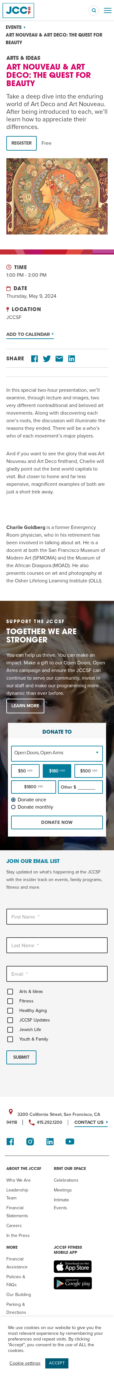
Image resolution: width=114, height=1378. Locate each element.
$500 (89, 771)
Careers (14, 1225)
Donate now (57, 822)
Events (14, 27)
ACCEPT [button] (57, 1363)
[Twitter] (46, 359)
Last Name (25, 945)
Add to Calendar (28, 334)
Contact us (89, 1122)
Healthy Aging (33, 1010)
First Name (25, 917)
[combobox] (57, 752)
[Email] (59, 359)
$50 (25, 771)
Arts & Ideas (31, 991)
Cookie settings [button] (25, 1363)
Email (19, 974)
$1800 (33, 787)
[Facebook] (34, 359)
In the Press (18, 1235)
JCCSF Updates (34, 1020)
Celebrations (66, 1180)
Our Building (18, 1294)
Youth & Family (33, 1039)
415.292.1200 (49, 1122)
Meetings (63, 1190)
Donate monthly (35, 807)
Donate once (32, 800)
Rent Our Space (70, 1169)
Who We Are (18, 1180)
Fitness (26, 1001)
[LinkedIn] (71, 359)
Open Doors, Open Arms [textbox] (38, 753)
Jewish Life (30, 1029)
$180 (57, 771)
